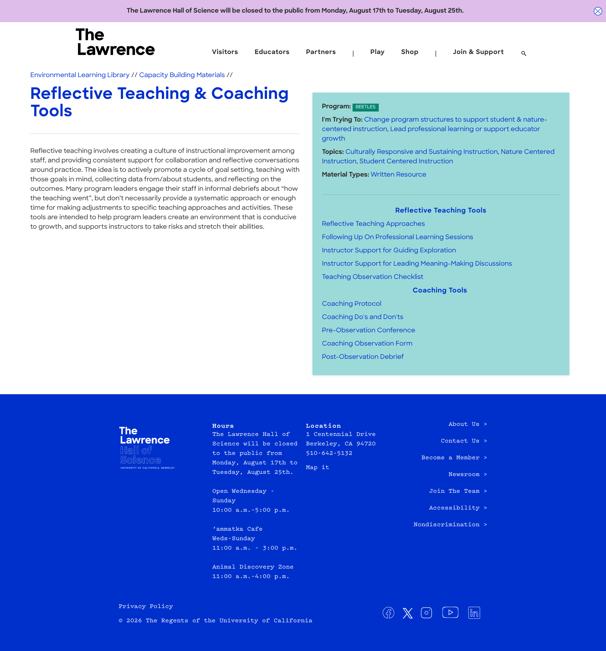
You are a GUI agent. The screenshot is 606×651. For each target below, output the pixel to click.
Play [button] (377, 52)
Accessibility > (458, 508)
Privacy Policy (146, 607)
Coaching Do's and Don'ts (362, 317)
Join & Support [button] (478, 52)
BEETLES (366, 107)
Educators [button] (272, 52)
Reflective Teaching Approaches (373, 224)
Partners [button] (321, 52)
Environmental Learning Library (80, 75)
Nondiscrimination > (450, 525)
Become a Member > (454, 458)
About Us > (468, 424)
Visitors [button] (225, 52)
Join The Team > (458, 491)
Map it (318, 468)
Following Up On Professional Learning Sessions (397, 237)
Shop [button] (410, 52)
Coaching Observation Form (367, 344)
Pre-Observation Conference (368, 331)
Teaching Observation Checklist (373, 277)
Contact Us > (464, 441)
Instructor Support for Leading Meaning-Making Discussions (417, 264)
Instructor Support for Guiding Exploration (389, 251)
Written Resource (398, 175)
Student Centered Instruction (406, 162)
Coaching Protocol (351, 304)
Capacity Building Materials (183, 75)
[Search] (523, 54)
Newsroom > (468, 475)
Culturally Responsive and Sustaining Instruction (421, 152)
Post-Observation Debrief (363, 357)
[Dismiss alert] (598, 11)
